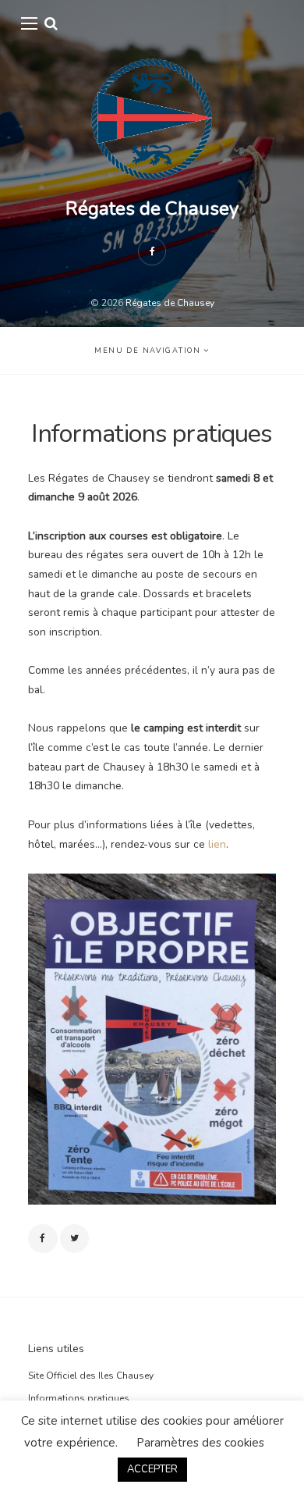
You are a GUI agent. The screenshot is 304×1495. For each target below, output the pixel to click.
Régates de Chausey (152, 208)
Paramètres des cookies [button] (200, 1443)
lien (217, 844)
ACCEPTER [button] (152, 1469)
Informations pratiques (78, 1398)
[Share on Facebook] (43, 1239)
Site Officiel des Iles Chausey (91, 1375)
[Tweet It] (75, 1239)
